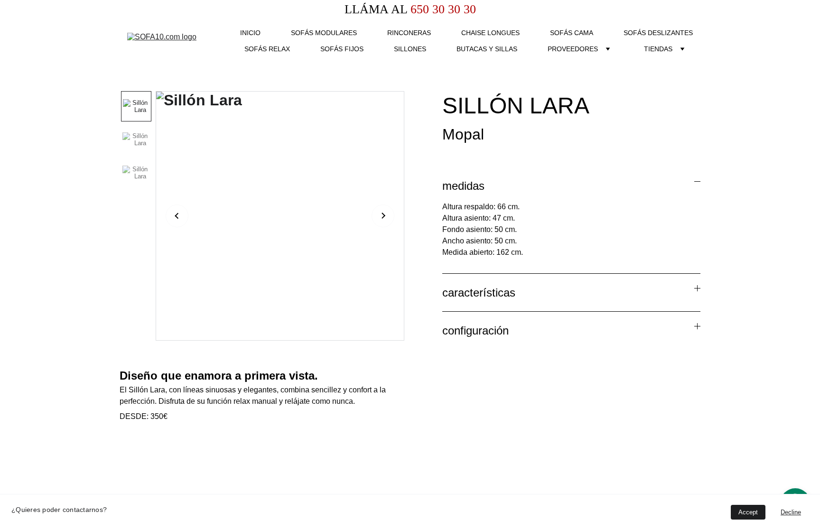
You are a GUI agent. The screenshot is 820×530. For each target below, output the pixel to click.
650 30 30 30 (441, 9)
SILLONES (410, 49)
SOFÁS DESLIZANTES (658, 33)
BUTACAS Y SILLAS (487, 49)
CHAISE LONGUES (490, 33)
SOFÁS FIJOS (341, 49)
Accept (748, 512)
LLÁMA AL (376, 9)
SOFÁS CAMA (571, 33)
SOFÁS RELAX (267, 49)
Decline (791, 512)
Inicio (250, 33)
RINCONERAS (409, 33)
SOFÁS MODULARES (324, 33)
